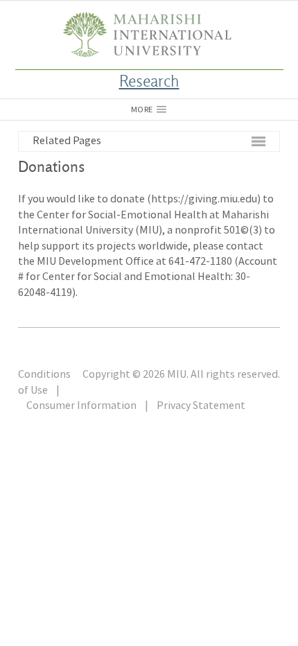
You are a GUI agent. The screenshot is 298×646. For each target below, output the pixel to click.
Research (149, 82)
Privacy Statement (201, 405)
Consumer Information (81, 405)
